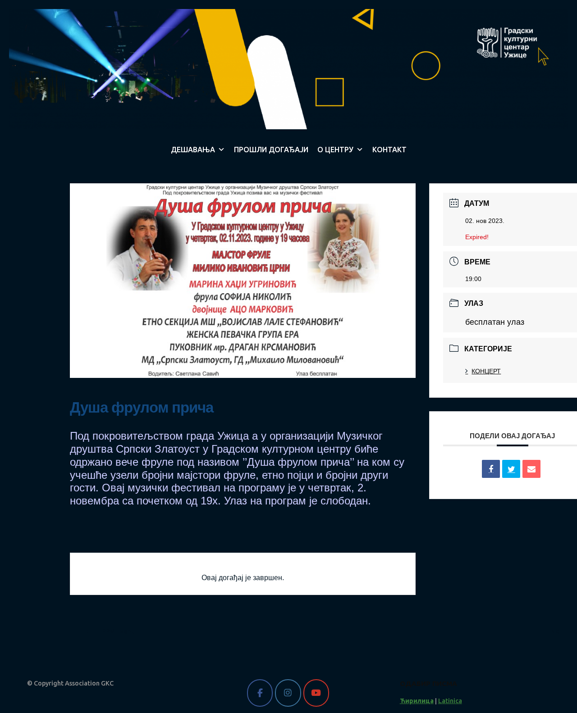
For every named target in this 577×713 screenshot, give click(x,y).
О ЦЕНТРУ (335, 149)
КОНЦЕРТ (486, 371)
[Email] (531, 469)
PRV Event (118, 631)
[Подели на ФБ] (491, 469)
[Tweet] (511, 469)
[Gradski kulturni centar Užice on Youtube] (316, 693)
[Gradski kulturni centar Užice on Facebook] (260, 693)
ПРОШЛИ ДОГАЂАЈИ (271, 149)
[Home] (288, 68)
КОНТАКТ (389, 149)
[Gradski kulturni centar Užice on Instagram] (288, 693)
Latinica (450, 700)
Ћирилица (417, 700)
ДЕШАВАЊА (193, 149)
